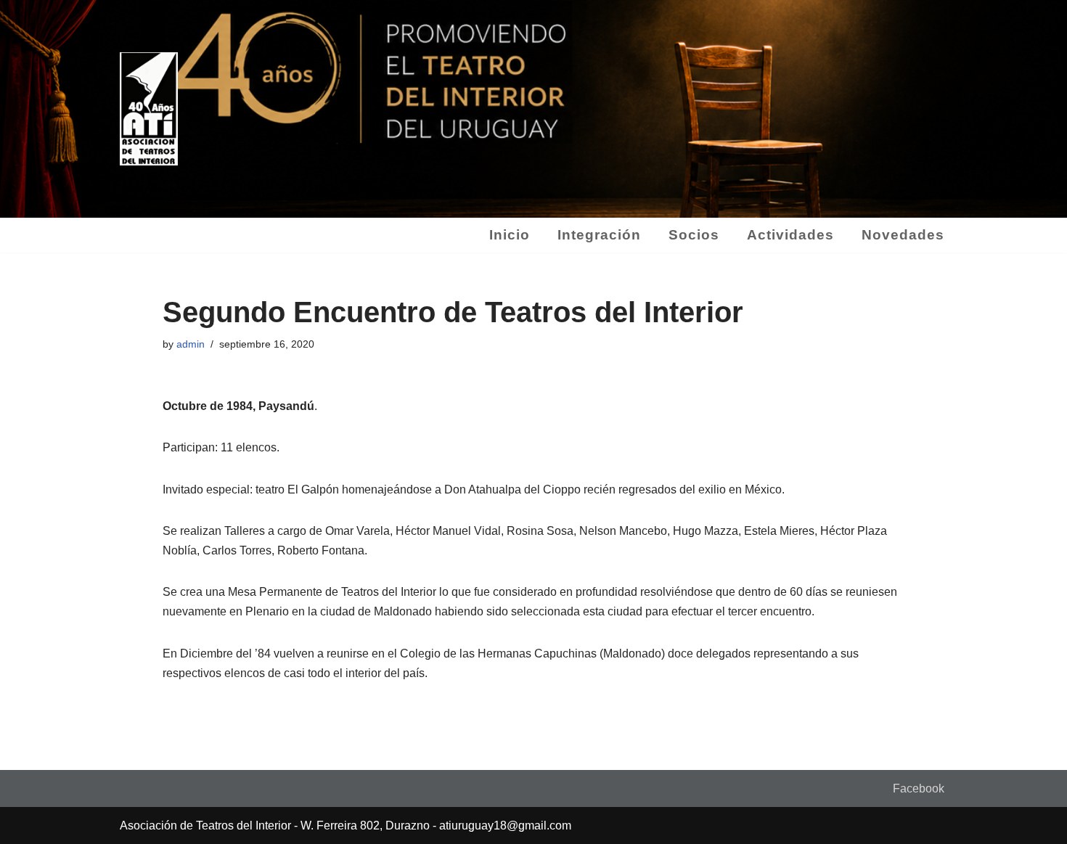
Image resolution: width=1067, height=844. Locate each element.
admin (190, 344)
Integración (599, 234)
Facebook (918, 788)
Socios (694, 234)
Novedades (903, 234)
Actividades (790, 234)
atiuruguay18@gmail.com (505, 825)
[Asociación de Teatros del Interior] (149, 108)
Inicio (509, 234)
